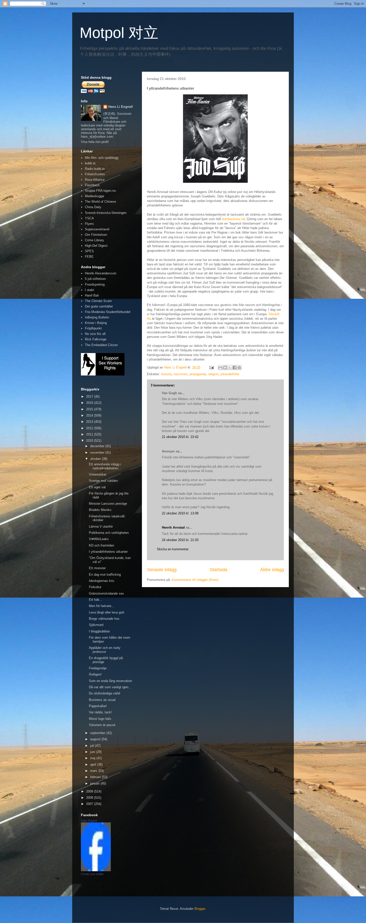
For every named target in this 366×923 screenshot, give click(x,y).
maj (93, 758)
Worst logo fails (100, 719)
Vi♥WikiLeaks (99, 539)
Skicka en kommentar (172, 549)
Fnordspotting (95, 284)
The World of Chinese (100, 201)
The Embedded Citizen (101, 345)
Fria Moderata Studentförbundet (107, 312)
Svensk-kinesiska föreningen (105, 213)
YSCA (89, 218)
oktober (96, 459)
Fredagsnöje (98, 668)
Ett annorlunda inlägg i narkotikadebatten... (105, 466)
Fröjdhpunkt (93, 328)
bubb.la (90, 163)
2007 (90, 804)
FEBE (89, 256)
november (97, 452)
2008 (90, 798)
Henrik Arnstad (173, 527)
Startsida (218, 569)
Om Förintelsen (96, 235)
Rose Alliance (95, 180)
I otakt (89, 290)
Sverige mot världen (103, 481)
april (93, 764)
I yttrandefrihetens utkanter (108, 552)
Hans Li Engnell (120, 107)
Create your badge (92, 873)
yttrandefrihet (229, 374)
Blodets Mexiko (100, 510)
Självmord (96, 625)
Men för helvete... (101, 606)
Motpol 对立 (119, 32)
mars (94, 771)
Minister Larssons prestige (108, 503)
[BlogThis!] (225, 367)
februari (96, 777)
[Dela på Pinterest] (239, 367)
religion (213, 374)
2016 (90, 403)
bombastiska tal (233, 219)
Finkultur (95, 587)
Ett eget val (97, 487)
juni (93, 752)
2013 (90, 422)
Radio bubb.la (95, 169)
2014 (90, 415)
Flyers (89, 224)
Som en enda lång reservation (110, 681)
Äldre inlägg (272, 569)
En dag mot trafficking (105, 574)
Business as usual (102, 700)
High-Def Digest (96, 245)
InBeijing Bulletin (97, 317)
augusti (96, 739)
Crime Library (94, 240)
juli (92, 745)
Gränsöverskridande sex (106, 593)
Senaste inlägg (162, 569)
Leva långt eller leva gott (106, 612)
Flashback (92, 185)
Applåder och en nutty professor (105, 650)
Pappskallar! (98, 706)
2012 (90, 428)
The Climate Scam (98, 301)
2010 (90, 440)
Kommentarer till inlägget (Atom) (195, 580)
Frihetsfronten (95, 174)
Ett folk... (95, 600)
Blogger (199, 909)
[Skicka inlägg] (211, 367)
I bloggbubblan (99, 631)
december (97, 446)
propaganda (197, 374)
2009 (90, 791)
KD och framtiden (101, 545)
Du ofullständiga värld (104, 693)
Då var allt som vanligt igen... (110, 687)
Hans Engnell (89, 820)
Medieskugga (94, 196)
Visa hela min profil (95, 142)
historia (166, 374)
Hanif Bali (92, 295)
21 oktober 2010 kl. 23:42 (180, 437)
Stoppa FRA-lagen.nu (100, 190)
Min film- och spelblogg (101, 158)
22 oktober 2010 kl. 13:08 (180, 513)
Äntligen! (95, 674)
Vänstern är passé (102, 725)
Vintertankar (97, 474)
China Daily (93, 207)
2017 (90, 396)
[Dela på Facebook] (234, 367)
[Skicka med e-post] (220, 367)
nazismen (180, 374)
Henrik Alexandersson (100, 273)
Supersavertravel (97, 229)
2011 (90, 434)
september (98, 733)
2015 (90, 409)
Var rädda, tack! (100, 712)
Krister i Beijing (96, 323)
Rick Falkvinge (95, 339)
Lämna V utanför (101, 526)
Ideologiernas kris (101, 581)
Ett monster (97, 568)
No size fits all (95, 334)
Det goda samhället (99, 306)
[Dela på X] (229, 367)
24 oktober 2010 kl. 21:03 (180, 540)
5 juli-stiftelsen (95, 279)
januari (95, 783)
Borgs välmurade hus (104, 618)
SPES (89, 251)
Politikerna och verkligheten (109, 533)
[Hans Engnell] (96, 870)
